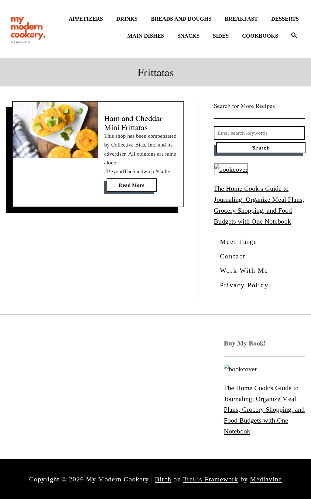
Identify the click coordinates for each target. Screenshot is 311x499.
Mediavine (266, 479)
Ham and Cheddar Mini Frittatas (133, 122)
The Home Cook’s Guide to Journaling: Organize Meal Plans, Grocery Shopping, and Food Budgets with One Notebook (264, 409)
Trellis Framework (210, 479)
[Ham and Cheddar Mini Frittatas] (55, 130)
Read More (134, 187)
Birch (163, 479)
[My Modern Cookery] (29, 29)
